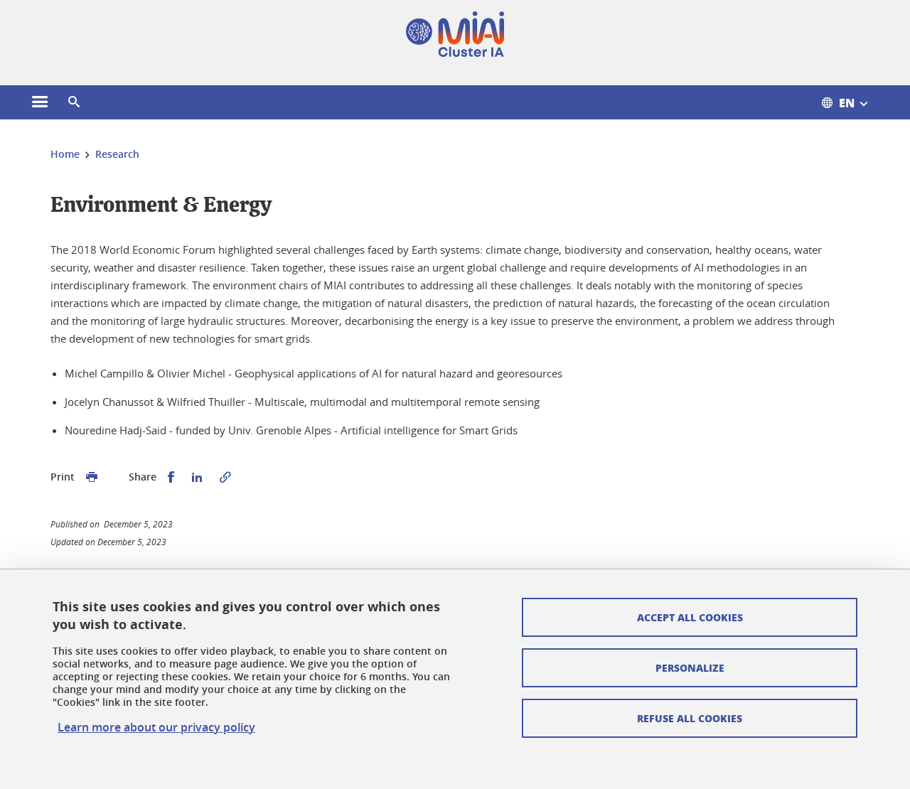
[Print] (91, 477)
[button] (74, 102)
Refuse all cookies (689, 718)
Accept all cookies (690, 617)
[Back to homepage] (455, 34)
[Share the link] (225, 477)
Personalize (689, 667)
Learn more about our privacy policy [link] (156, 727)
